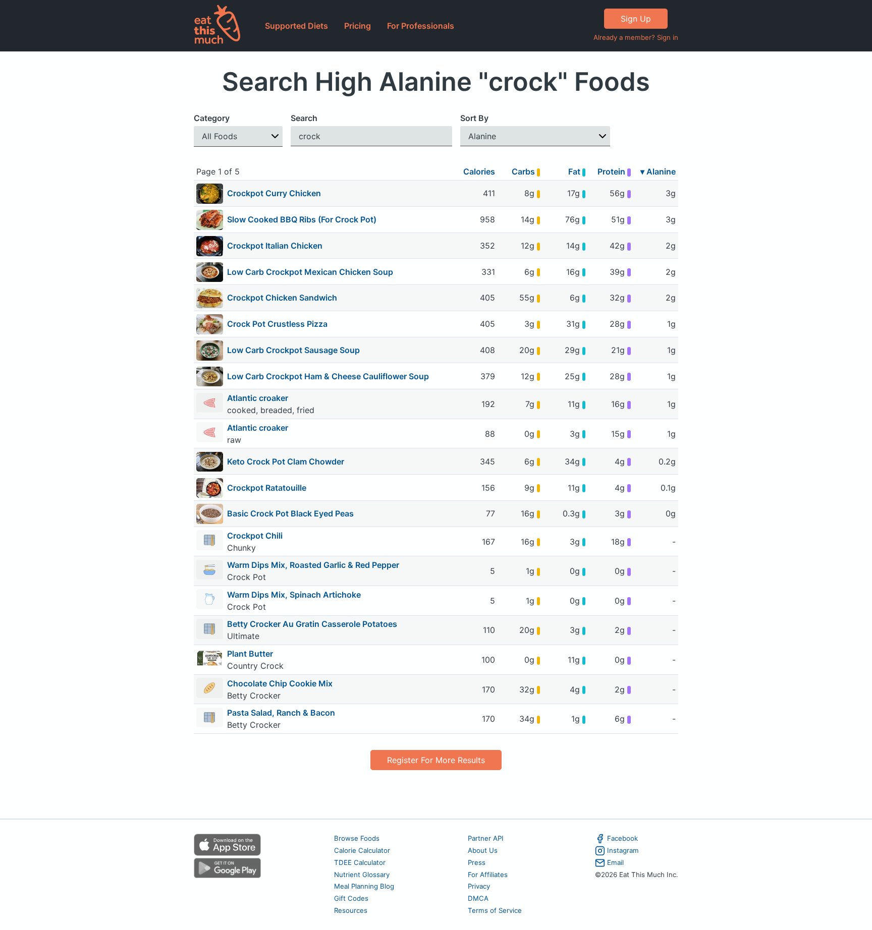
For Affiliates (488, 874)
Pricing (357, 26)
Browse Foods (356, 838)
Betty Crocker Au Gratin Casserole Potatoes (312, 624)
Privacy (479, 886)
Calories (479, 171)
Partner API (486, 838)
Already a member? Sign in (635, 37)
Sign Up (636, 19)
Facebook (622, 838)
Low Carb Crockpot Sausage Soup (293, 350)
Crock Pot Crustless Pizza (277, 324)
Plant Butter (250, 654)
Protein (612, 171)
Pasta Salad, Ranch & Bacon (281, 713)
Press (476, 862)
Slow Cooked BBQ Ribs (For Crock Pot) (301, 219)
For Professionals (420, 26)
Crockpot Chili (255, 536)
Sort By (474, 118)
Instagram (623, 850)
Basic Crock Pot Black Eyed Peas (290, 513)
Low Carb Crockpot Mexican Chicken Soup (310, 272)
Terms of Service (495, 910)
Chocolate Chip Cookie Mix (280, 683)
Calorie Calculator (362, 850)
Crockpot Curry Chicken (274, 193)
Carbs (524, 171)
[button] (238, 136)
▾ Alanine (658, 171)
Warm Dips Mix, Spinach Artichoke (294, 595)
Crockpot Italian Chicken (274, 246)
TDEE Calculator (360, 862)
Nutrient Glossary (362, 874)
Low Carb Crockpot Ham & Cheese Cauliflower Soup (328, 376)
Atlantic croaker (258, 398)
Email (615, 862)
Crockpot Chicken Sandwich (282, 298)
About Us (483, 850)
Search (304, 118)
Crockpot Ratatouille (266, 488)
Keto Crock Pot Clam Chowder (285, 461)
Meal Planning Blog (364, 886)
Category (212, 118)
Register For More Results (436, 760)
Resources (350, 910)
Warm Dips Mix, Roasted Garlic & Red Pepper (313, 565)
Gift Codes (351, 898)
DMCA (478, 898)
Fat (575, 171)
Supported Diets (296, 26)
